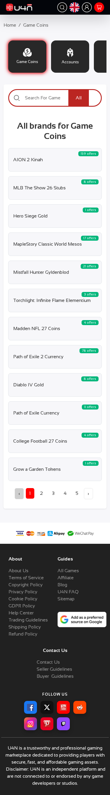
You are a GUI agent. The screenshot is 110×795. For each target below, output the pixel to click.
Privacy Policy (23, 591)
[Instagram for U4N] (30, 723)
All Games (68, 570)
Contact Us (48, 662)
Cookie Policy (23, 598)
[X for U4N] (46, 707)
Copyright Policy (26, 584)
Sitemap (66, 598)
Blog (62, 584)
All (79, 97)
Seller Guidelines (54, 669)
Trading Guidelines (28, 619)
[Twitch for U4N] (63, 723)
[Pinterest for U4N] (46, 723)
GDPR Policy (22, 605)
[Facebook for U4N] (30, 707)
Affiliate (65, 577)
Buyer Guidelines (55, 676)
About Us (18, 570)
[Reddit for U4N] (79, 707)
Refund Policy (23, 633)
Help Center (21, 612)
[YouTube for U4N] (63, 707)
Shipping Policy (25, 626)
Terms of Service (26, 577)
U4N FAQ (68, 591)
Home (10, 25)
